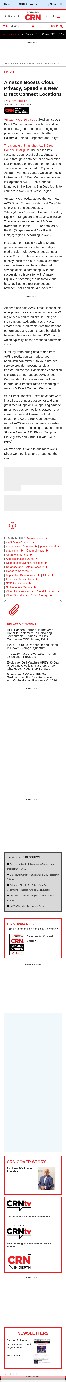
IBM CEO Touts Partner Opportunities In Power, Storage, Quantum (32, 646)
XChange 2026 (48, 34)
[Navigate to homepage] (33, 20)
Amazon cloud (35, 538)
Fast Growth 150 (29, 34)
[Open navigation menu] (5, 26)
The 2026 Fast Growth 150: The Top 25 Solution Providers (31, 655)
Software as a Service (19, 587)
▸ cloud (27, 63)
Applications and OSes (20, 558)
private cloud (48, 546)
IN (14, 16)
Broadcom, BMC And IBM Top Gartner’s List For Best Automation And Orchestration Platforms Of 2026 (32, 677)
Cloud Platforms (47, 591)
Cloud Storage (40, 595)
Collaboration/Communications (25, 562)
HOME (8, 63)
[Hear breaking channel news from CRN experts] (19, 1261)
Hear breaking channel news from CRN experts (29, 1245)
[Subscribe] (41, 1363)
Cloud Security (15, 595)
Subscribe (12, 1355)
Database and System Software (25, 566)
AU (19, 16)
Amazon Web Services (19, 119)
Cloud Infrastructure (18, 591)
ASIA (8, 16)
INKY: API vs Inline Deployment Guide (27, 906)
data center (13, 550)
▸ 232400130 (40, 63)
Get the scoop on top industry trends (28, 1216)
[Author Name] (12, 483)
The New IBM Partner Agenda (20, 1170)
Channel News (35, 550)
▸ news (17, 63)
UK (52, 16)
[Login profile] (62, 26)
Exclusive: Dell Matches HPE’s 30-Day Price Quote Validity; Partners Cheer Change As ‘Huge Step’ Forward (33, 665)
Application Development (21, 575)
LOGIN (55, 26)
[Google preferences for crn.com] (16, 110)
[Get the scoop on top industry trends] (19, 1232)
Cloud (8, 72)
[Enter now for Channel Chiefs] (18, 954)
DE (46, 16)
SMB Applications (17, 583)
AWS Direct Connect (18, 542)
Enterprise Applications (20, 579)
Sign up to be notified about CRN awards (31, 928)
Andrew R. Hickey (17, 101)
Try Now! (51, 4)
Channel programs (17, 554)
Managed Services (17, 571)
